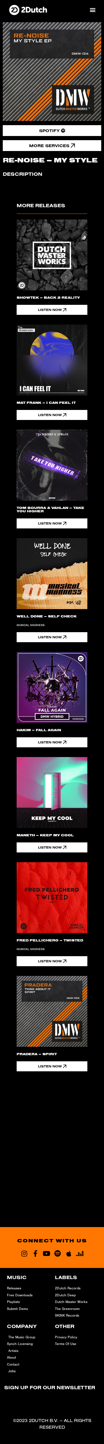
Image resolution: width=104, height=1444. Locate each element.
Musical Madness (31, 625)
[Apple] (68, 1253)
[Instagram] (24, 1253)
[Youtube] (46, 1253)
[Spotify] (57, 1253)
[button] (92, 9)
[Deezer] (80, 1253)
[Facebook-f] (35, 1253)
